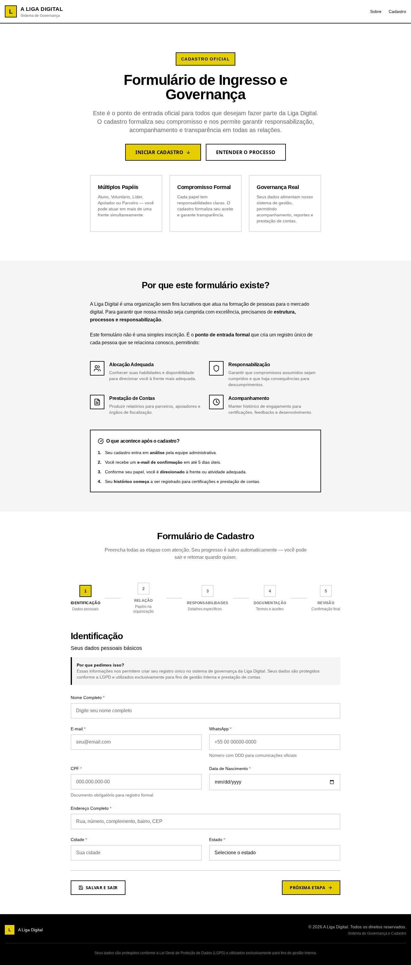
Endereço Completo (91, 808)
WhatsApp (220, 728)
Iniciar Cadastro (159, 152)
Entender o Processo (246, 152)
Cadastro (397, 11)
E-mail (78, 728)
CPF (76, 768)
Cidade (79, 839)
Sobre (376, 11)
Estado (217, 839)
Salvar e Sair (102, 887)
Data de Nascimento (230, 768)
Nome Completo (87, 697)
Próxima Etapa (307, 887)
